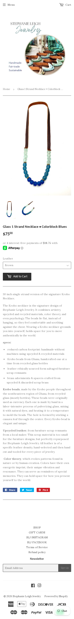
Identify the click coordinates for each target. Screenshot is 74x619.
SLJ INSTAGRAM (37, 537)
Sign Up (65, 568)
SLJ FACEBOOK (37, 542)
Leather (8, 258)
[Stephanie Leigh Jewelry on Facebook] (33, 586)
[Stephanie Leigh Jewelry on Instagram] (39, 586)
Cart (68, 4)
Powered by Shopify (56, 596)
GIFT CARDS (37, 532)
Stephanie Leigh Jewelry (27, 596)
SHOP (37, 527)
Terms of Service (37, 547)
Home (6, 89)
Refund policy (37, 552)
